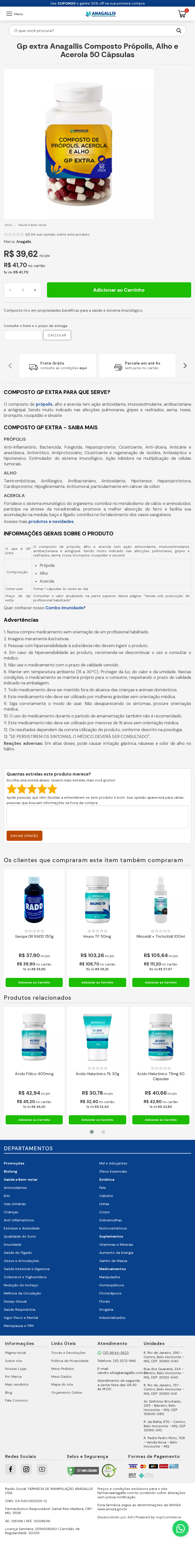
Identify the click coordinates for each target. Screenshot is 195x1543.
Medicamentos (112, 1269)
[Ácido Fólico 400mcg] (34, 1037)
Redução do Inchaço (21, 1285)
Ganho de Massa (113, 1261)
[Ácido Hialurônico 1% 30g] (97, 1037)
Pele (102, 1188)
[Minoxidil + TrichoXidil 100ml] (160, 899)
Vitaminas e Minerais (116, 1244)
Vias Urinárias (15, 1204)
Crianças (11, 1212)
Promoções (14, 1163)
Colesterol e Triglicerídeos (25, 1277)
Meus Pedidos (62, 1369)
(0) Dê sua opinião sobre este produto (57, 234)
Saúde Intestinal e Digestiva (27, 1269)
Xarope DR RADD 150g (34, 936)
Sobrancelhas (110, 1220)
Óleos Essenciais (113, 1171)
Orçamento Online (66, 1392)
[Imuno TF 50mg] (97, 899)
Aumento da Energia (116, 1253)
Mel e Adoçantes (113, 1163)
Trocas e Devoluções (68, 1353)
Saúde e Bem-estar (21, 1179)
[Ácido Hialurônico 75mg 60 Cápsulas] (160, 1037)
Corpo (104, 1212)
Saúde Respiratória (19, 1309)
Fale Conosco (16, 1400)
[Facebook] (10, 1469)
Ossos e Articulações (21, 1261)
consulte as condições (63, 368)
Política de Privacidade (70, 1361)
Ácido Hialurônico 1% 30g (97, 1074)
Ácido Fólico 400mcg (34, 1074)
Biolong (10, 1171)
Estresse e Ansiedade (22, 1228)
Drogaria (106, 1309)
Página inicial (15, 1353)
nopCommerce (168, 1517)
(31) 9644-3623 (116, 1353)
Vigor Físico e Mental (21, 1318)
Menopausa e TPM (19, 1326)
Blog (8, 1392)
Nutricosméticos (113, 1228)
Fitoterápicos (110, 1293)
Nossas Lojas (16, 1369)
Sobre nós (13, 1361)
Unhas (104, 1204)
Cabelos (106, 1196)
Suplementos (111, 1236)
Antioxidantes (15, 1188)
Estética (106, 1179)
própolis (44, 404)
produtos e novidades (51, 521)
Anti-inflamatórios (19, 1220)
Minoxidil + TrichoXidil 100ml (161, 936)
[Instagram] (26, 1469)
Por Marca (13, 1376)
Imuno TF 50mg (97, 936)
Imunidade (12, 1244)
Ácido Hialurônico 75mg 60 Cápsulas (161, 1076)
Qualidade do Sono (20, 1236)
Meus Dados (61, 1376)
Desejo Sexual (15, 1301)
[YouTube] (42, 1469)
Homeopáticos (111, 1285)
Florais (104, 1301)
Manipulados (109, 1277)
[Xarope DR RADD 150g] (34, 899)
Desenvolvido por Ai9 (115, 1517)
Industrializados (112, 1318)
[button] (10, 365)
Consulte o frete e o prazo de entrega (35, 326)
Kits (7, 1196)
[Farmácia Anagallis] (100, 14)
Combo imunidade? (65, 608)
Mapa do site (62, 1384)
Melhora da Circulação (22, 1293)
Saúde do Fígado (18, 1253)
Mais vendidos (17, 1384)
